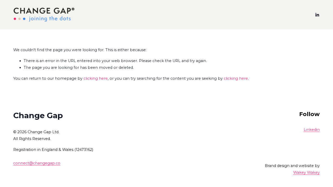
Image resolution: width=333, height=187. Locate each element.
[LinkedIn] (317, 14)
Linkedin (312, 129)
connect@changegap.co (36, 163)
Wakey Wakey (306, 172)
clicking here (96, 78)
